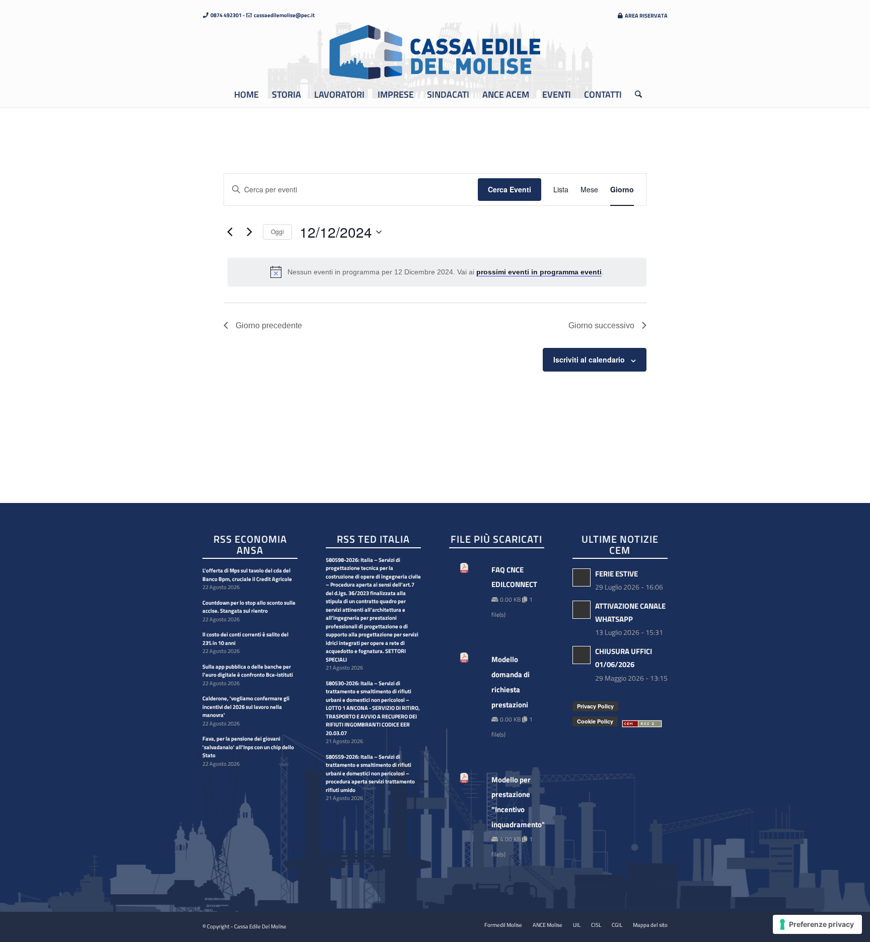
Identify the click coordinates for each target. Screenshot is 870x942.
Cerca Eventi (509, 189)
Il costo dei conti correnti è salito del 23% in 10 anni (245, 638)
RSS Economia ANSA (250, 545)
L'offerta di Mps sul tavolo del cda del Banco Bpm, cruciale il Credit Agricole (247, 574)
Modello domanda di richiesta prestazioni (510, 682)
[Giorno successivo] (249, 232)
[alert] (437, 272)
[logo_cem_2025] (435, 52)
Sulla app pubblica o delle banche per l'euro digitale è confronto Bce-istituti (247, 671)
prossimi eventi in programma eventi (539, 272)
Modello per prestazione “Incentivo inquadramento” (512, 802)
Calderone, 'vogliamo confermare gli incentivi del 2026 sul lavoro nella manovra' (245, 706)
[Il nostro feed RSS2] (642, 724)
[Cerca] (635, 94)
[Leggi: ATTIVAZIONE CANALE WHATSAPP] (581, 610)
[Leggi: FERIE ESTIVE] (581, 577)
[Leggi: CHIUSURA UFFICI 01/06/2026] (581, 655)
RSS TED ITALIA (373, 539)
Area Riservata (646, 16)
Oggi (277, 231)
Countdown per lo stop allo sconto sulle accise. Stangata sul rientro (249, 607)
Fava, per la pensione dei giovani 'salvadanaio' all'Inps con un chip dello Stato (248, 747)
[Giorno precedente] (230, 232)
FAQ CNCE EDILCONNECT (512, 577)
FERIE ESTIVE (616, 573)
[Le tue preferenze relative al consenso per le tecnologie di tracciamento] (817, 924)
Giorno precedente (269, 325)
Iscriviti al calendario (589, 359)
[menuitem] (640, 15)
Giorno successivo (601, 325)
